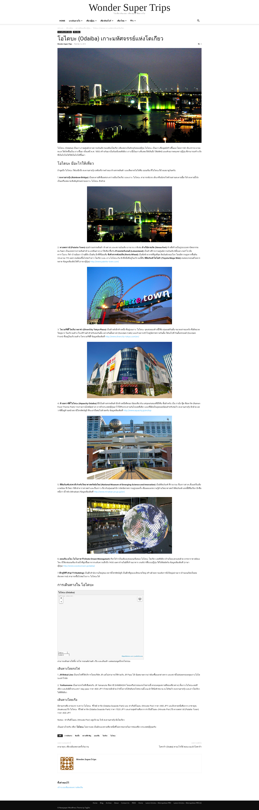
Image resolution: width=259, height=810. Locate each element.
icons (140, 656)
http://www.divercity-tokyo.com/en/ (122, 336)
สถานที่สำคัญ (86, 736)
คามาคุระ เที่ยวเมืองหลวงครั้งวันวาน (73, 747)
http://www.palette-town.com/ (104, 261)
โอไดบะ (113, 736)
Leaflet (136, 656)
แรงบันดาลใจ (74, 20)
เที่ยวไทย (120, 20)
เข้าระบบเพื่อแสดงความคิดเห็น (70, 787)
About (116, 803)
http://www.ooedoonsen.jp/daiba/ (79, 566)
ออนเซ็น (97, 736)
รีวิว (132, 20)
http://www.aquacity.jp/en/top (137, 410)
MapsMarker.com (127, 656)
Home (62, 20)
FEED (134, 803)
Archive (109, 803)
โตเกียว (105, 736)
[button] (198, 21)
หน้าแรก (60, 28)
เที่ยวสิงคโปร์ (105, 20)
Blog (101, 803)
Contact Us (125, 803)
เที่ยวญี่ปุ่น (90, 20)
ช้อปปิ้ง (77, 736)
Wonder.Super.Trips (64, 44)
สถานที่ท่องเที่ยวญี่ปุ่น (83, 28)
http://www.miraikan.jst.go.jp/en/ (109, 491)
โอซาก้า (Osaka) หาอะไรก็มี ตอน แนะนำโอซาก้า (180, 747)
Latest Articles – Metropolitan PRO (158, 803)
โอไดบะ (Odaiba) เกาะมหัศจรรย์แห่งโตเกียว (110, 38)
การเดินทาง (68, 736)
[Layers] (139, 598)
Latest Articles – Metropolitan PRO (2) (188, 803)
